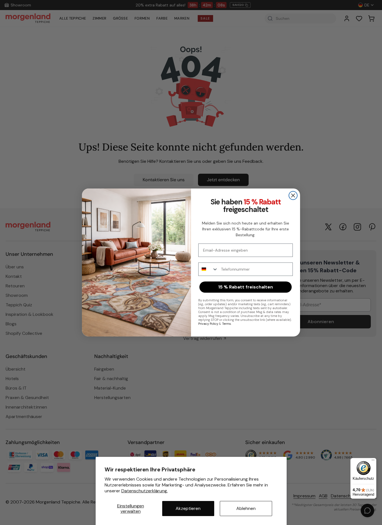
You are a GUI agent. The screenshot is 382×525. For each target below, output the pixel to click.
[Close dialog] (293, 195)
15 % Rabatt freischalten (245, 287)
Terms (226, 324)
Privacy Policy (208, 324)
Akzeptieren (188, 508)
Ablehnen (246, 508)
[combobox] (208, 269)
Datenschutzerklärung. (144, 491)
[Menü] (373, 461)
